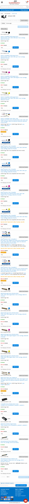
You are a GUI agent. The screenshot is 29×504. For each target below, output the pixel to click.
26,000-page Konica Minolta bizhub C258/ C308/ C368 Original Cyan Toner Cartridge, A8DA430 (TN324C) (13, 314)
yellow (8, 125)
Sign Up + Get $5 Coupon (21, 485)
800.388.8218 (25, 10)
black (10, 124)
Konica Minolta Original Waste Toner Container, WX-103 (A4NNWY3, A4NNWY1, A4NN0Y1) (14, 424)
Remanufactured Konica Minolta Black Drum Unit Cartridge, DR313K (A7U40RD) (10, 442)
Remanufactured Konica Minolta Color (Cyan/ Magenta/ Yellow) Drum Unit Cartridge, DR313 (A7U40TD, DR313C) (12, 460)
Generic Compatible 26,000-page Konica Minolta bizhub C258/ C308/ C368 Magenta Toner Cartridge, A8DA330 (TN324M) (14, 77)
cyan (23, 124)
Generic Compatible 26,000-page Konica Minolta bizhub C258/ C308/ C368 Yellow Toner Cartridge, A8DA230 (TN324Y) (13, 98)
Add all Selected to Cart (22, 26)
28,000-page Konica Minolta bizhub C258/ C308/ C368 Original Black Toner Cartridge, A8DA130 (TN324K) (14, 295)
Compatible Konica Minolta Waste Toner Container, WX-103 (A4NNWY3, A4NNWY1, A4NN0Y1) (12, 404)
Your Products (18, 493)
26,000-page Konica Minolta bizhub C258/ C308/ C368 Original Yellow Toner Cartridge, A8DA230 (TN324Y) (14, 357)
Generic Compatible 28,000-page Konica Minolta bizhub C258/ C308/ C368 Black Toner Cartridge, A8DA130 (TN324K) (13, 38)
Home (2, 13)
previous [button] (3, 476)
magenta (3, 125)
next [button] (8, 476)
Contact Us (3, 490)
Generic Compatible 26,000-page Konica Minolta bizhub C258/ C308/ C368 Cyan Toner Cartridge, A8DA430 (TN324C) (13, 57)
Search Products (24, 20)
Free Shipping (4, 494)
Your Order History (19, 491)
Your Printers (18, 494)
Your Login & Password (20, 495)
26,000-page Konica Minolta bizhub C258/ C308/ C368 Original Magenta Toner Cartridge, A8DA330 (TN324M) (14, 336)
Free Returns (3, 491)
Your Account (18, 490)
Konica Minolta (7, 13)
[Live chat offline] (26, 501)
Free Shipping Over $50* (8, 10)
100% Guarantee (4, 493)
